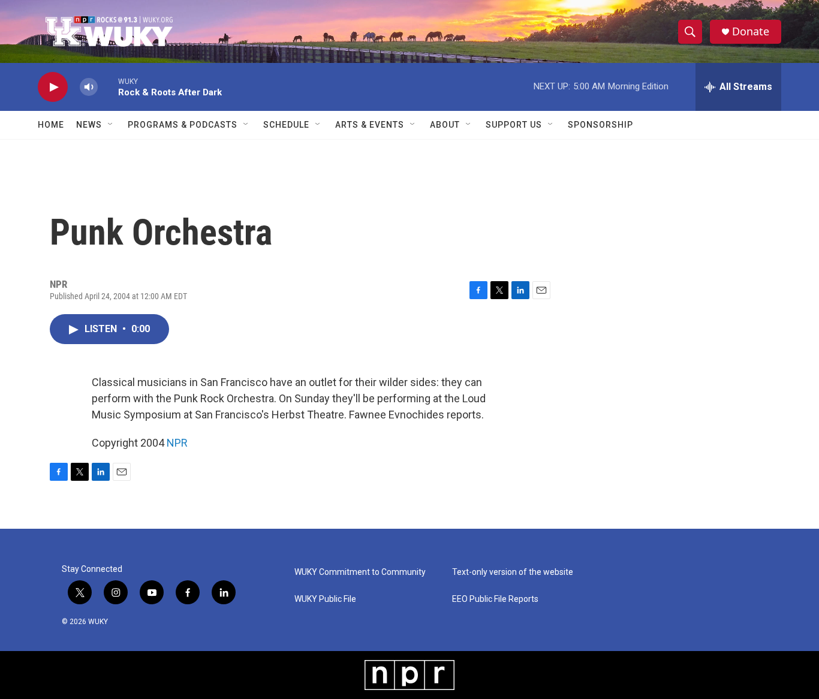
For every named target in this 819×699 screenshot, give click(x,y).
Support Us (514, 124)
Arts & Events (369, 124)
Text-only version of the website (512, 572)
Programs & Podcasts (182, 124)
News (89, 124)
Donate (750, 31)
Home (51, 124)
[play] (52, 87)
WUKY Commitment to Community (360, 572)
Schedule (286, 124)
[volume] (89, 87)
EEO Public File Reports (495, 599)
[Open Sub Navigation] (111, 124)
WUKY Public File (325, 599)
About (445, 124)
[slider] (108, 86)
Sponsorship (600, 124)
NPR (177, 442)
